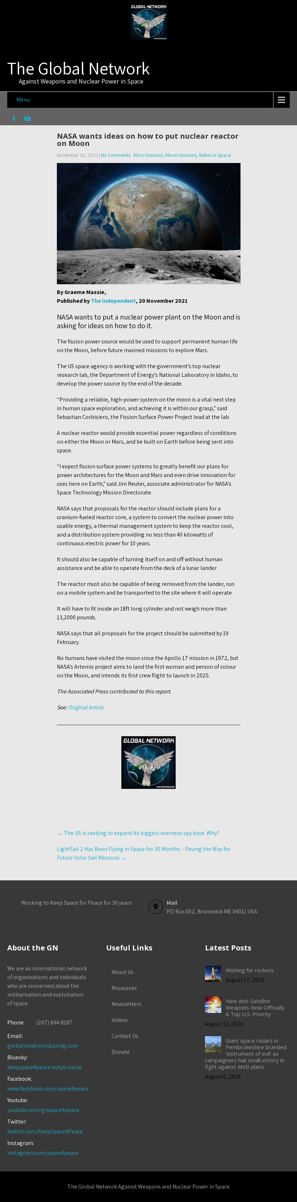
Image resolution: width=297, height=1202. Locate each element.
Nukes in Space (215, 155)
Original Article (86, 707)
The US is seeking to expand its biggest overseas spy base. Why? (138, 833)
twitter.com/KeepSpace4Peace (45, 1131)
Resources (124, 988)
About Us (123, 972)
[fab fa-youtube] (27, 119)
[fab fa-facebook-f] (13, 119)
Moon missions (181, 155)
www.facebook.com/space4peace (47, 1088)
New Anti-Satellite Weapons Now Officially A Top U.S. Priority (255, 1007)
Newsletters (126, 1004)
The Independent (113, 301)
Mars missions (148, 155)
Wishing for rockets (250, 970)
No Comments (115, 155)
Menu (23, 99)
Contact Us (125, 1036)
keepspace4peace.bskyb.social (44, 1067)
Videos (120, 1020)
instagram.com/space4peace (43, 1153)
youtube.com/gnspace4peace (43, 1110)
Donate (121, 1052)
